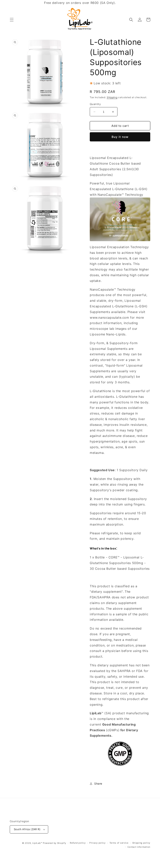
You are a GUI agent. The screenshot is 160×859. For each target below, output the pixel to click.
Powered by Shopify (54, 843)
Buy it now (120, 137)
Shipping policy (141, 842)
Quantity (95, 104)
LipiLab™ (37, 843)
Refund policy (77, 842)
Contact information (138, 847)
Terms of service (118, 842)
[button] (11, 19)
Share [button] (98, 783)
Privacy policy (97, 842)
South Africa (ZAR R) (27, 829)
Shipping (112, 97)
